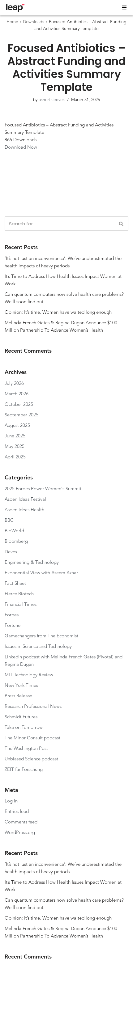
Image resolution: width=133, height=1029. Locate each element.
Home (12, 22)
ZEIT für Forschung (24, 769)
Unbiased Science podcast (31, 759)
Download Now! (22, 147)
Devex (11, 552)
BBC (9, 520)
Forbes (12, 615)
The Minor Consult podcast (32, 738)
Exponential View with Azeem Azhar (41, 573)
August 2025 (17, 425)
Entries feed (17, 812)
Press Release (18, 696)
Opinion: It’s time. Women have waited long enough (58, 312)
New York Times (21, 685)
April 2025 (15, 457)
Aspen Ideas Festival (25, 499)
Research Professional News (33, 706)
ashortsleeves (52, 100)
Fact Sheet (15, 583)
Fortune (12, 625)
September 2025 (21, 415)
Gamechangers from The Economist (42, 636)
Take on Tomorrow (24, 727)
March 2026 (16, 394)
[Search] (121, 223)
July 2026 (14, 383)
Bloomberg (16, 541)
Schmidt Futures (21, 717)
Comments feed (21, 822)
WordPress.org (20, 833)
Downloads (33, 22)
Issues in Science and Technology (38, 646)
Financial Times (20, 604)
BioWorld (14, 531)
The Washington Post (26, 748)
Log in (11, 801)
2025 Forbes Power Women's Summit (43, 489)
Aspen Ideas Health (24, 510)
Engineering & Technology (32, 562)
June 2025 (15, 436)
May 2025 (14, 446)
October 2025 (19, 404)
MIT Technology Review (29, 675)
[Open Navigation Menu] (124, 8)
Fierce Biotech (19, 594)
